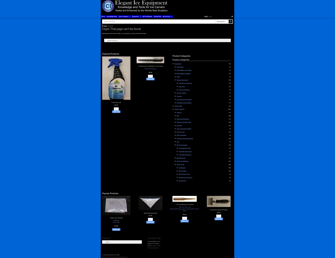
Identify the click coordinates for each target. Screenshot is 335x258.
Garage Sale (157, 16)
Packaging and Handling (184, 103)
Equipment (135, 16)
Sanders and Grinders (185, 177)
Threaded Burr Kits (185, 148)
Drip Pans (182, 86)
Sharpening (182, 181)
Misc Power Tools (184, 174)
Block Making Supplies (184, 73)
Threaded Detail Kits (185, 155)
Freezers (179, 96)
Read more (116, 229)
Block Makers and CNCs (184, 70)
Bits (178, 116)
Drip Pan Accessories (185, 83)
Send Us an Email (153, 248)
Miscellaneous (181, 158)
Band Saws (180, 67)
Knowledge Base (112, 16)
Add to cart (116, 112)
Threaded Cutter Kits (185, 151)
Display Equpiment (182, 80)
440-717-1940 (157, 245)
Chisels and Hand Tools (184, 122)
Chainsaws (182, 168)
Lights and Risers (184, 90)
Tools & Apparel (123, 16)
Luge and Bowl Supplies (184, 99)
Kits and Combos (182, 145)
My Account (166, 16)
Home (103, 16)
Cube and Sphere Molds (184, 129)
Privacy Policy (106, 257)
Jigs (178, 142)
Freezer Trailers (181, 93)
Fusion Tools (181, 132)
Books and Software (183, 119)
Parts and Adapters (182, 161)
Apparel (179, 112)
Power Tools (180, 164)
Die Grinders (183, 171)
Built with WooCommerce (119, 257)
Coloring (179, 125)
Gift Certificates (147, 16)
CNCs (178, 77)
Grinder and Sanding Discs (185, 138)
